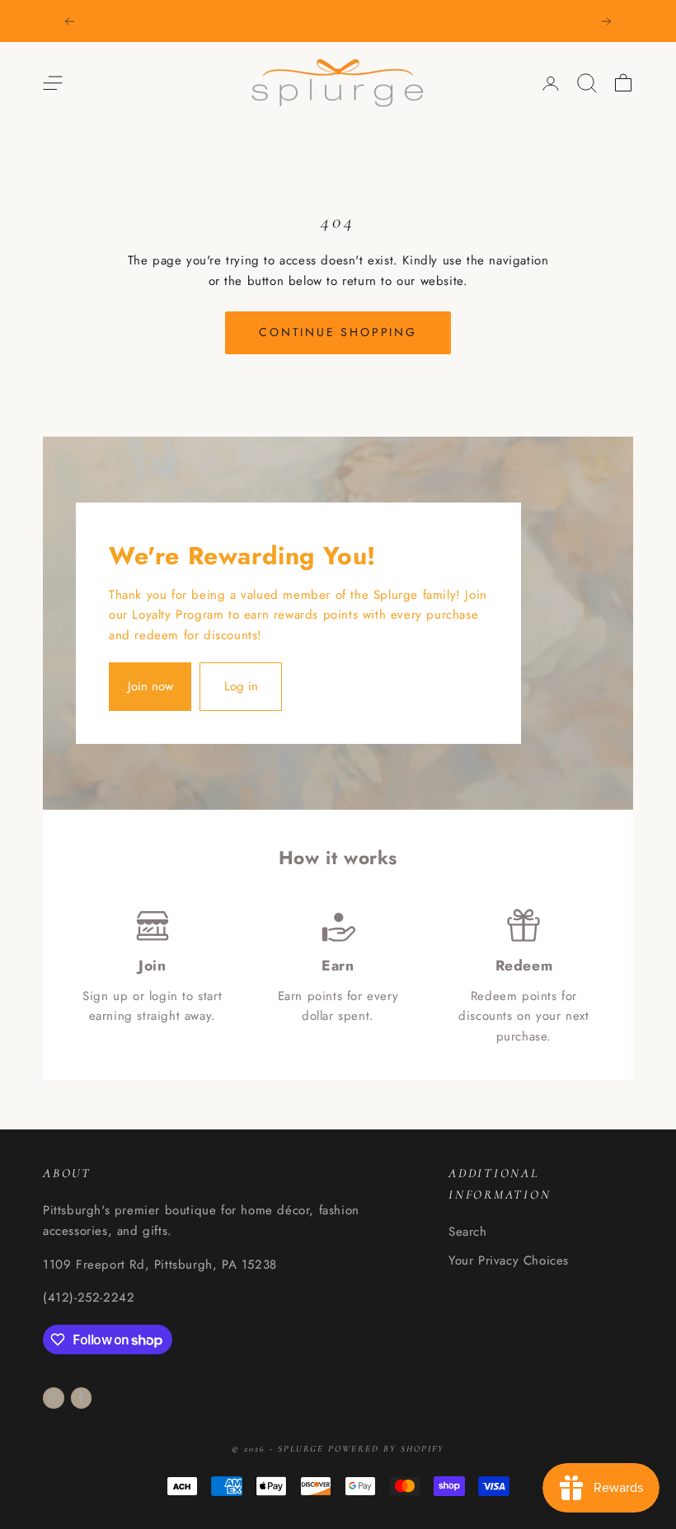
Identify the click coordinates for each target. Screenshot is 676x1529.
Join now (150, 686)
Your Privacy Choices (508, 1260)
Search (467, 1232)
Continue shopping (338, 332)
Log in (241, 686)
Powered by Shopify (386, 1448)
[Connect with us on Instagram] (53, 1398)
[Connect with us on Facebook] (80, 1398)
